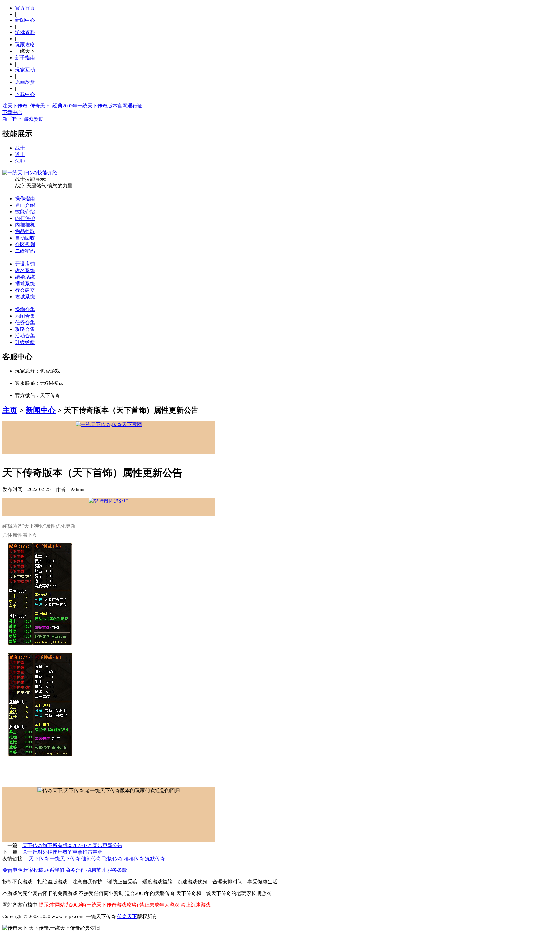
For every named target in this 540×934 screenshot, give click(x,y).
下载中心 (25, 94)
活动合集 (25, 335)
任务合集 (25, 322)
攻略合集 (25, 329)
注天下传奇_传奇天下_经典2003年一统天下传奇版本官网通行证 (72, 105)
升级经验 (25, 342)
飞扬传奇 (112, 858)
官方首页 (25, 8)
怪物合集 (25, 309)
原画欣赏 (25, 82)
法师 (20, 161)
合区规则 (25, 244)
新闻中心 (25, 20)
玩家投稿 (33, 870)
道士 (20, 154)
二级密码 (25, 251)
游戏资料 (25, 32)
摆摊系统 (25, 283)
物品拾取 (25, 231)
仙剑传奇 (91, 858)
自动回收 (25, 238)
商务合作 (75, 870)
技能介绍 (25, 211)
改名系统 (25, 270)
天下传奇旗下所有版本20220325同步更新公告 (72, 845)
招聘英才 (96, 870)
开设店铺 (25, 263)
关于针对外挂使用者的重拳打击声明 (62, 852)
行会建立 (25, 290)
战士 (20, 148)
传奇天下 (127, 916)
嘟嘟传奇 (134, 858)
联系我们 (54, 870)
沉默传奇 (155, 858)
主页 (10, 410)
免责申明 (12, 870)
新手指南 (25, 57)
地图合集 (25, 316)
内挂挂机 (25, 224)
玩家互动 (25, 69)
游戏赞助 (34, 119)
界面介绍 (25, 205)
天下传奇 (39, 858)
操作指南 (25, 198)
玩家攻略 (25, 44)
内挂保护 (25, 218)
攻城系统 (25, 296)
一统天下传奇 (65, 858)
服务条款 (117, 870)
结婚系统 (25, 277)
